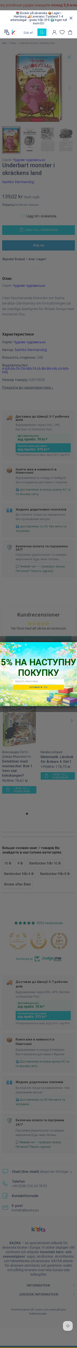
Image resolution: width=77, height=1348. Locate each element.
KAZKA (13, 32)
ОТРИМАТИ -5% (38, 687)
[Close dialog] (73, 645)
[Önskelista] (62, 32)
